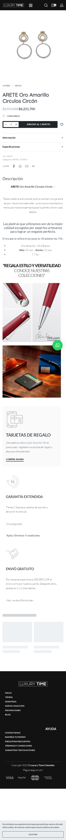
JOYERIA (6, 85)
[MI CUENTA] (61, 5)
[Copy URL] (33, 166)
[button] (57, 345)
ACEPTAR (33, 834)
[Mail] (26, 166)
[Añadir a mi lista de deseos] (61, 124)
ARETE (15, 186)
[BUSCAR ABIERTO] (46, 5)
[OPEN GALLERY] (33, 45)
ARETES (18, 85)
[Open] (31, 5)
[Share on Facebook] (13, 166)
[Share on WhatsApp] (20, 166)
